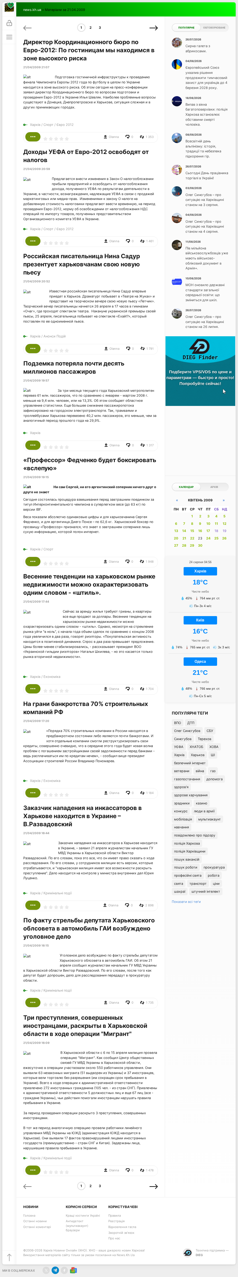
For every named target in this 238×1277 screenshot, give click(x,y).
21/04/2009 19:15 (36, 477)
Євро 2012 (65, 125)
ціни (216, 883)
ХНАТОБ (196, 747)
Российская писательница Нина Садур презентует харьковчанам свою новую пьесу (81, 264)
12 (224, 524)
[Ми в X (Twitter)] (46, 1270)
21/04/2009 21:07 (36, 67)
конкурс (181, 811)
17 (208, 531)
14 (184, 531)
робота (213, 875)
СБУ (210, 731)
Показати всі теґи (186, 902)
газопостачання (187, 779)
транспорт (198, 883)
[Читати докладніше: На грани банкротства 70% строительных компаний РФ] (32, 792)
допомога (214, 779)
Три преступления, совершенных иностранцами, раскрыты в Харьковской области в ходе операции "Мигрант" (85, 1025)
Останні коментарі (37, 1227)
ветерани (181, 771)
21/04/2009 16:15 (36, 945)
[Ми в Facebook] (64, 1270)
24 (208, 538)
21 (184, 538)
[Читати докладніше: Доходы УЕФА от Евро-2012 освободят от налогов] (32, 241)
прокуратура (214, 867)
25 (216, 538)
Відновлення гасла (122, 1227)
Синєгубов (183, 739)
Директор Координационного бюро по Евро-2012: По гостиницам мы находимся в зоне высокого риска (89, 50)
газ (212, 771)
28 (184, 545)
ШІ (213, 755)
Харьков (198, 755)
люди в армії (204, 811)
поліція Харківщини (189, 851)
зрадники (182, 803)
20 (176, 538)
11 (216, 524)
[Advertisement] (200, 440)
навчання (181, 827)
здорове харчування (191, 795)
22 (192, 538)
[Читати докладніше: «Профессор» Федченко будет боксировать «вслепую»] (32, 561)
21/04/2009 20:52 (36, 281)
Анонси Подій (54, 336)
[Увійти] (9, 23)
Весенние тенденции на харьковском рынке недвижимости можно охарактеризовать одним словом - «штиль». (89, 584)
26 (224, 538)
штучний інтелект (206, 891)
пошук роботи (185, 867)
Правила (114, 1215)
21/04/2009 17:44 (36, 601)
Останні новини (35, 1221)
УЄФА (178, 747)
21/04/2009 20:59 (36, 169)
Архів (214, 487)
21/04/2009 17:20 (36, 721)
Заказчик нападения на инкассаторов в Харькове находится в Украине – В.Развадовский (82, 816)
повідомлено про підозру (194, 835)
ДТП (190, 723)
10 (208, 524)
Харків (35, 125)
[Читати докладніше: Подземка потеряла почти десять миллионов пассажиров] (32, 445)
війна (200, 771)
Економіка (51, 677)
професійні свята (188, 875)
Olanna (114, 137)
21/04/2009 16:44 (36, 833)
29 (192, 545)
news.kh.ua (32, 10)
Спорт (48, 125)
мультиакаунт (209, 819)
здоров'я (181, 787)
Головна (29, 1215)
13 (176, 531)
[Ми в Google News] (73, 1270)
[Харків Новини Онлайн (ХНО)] (9, 9)
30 (200, 545)
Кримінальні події (57, 893)
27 (176, 545)
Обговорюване (214, 27)
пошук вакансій (186, 859)
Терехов (204, 739)
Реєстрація (116, 1221)
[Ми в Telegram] (55, 1270)
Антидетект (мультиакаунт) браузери (77, 1225)
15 (192, 531)
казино (201, 803)
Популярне (186, 27)
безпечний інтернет (190, 763)
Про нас (114, 1238)
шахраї (179, 891)
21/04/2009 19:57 (36, 380)
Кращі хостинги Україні (83, 1215)
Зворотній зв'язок (121, 1233)
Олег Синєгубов (187, 731)
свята (178, 883)
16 (200, 531)
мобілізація (183, 819)
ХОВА (213, 747)
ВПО (177, 723)
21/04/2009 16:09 (36, 1043)
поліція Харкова (187, 843)
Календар (186, 487)
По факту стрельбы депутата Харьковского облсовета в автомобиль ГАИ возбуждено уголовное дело (89, 928)
